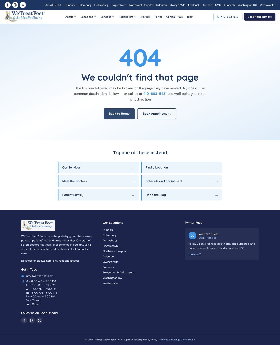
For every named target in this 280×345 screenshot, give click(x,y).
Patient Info (126, 16)
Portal (158, 16)
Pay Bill (145, 16)
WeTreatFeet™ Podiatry (106, 339)
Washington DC (247, 5)
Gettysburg (101, 5)
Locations (87, 16)
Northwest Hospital (141, 5)
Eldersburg (84, 5)
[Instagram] (15, 5)
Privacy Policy (149, 339)
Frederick (194, 5)
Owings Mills (177, 5)
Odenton (161, 5)
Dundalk (70, 5)
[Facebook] (8, 5)
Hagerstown (118, 5)
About (69, 16)
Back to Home (119, 114)
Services (106, 16)
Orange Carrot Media (183, 339)
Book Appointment (260, 16)
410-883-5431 (154, 93)
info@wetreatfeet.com (39, 276)
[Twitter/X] (23, 5)
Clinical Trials (174, 16)
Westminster (267, 5)
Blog (190, 16)
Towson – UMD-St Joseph (219, 5)
